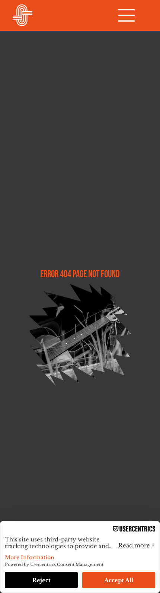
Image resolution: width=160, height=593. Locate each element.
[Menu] (126, 15)
